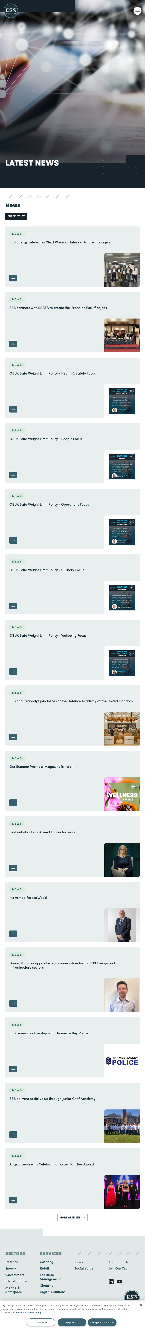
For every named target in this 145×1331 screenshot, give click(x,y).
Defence (11, 1261)
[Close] (141, 1305)
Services (51, 1253)
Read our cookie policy (28, 1312)
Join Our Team (119, 1268)
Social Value (83, 1268)
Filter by (13, 216)
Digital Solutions (52, 1291)
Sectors (15, 1253)
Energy (10, 1268)
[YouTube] (119, 1281)
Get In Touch (118, 1262)
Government (14, 1274)
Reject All (71, 1322)
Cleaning (47, 1285)
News (78, 1262)
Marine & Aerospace (13, 1289)
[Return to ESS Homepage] (11, 11)
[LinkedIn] (111, 1281)
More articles (69, 1217)
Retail (44, 1268)
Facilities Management (50, 1276)
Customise (41, 1322)
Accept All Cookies (102, 1322)
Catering (46, 1261)
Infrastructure (16, 1281)
